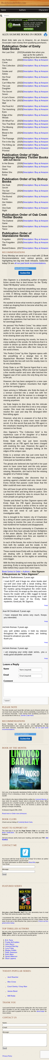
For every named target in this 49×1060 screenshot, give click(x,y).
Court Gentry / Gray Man (17, 986)
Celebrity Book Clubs (25, 822)
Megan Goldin (10, 950)
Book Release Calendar (10, 15)
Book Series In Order (11, 572)
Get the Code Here (27, 715)
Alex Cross (11, 982)
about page (40, 1011)
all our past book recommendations (30, 263)
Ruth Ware (9, 954)
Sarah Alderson (11, 956)
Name (6, 669)
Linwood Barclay (40, 799)
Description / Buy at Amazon (35, 60)
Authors (22, 10)
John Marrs (9, 944)
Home (3, 10)
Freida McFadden (12, 942)
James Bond (12, 991)
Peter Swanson (11, 952)
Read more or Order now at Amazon (14, 813)
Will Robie (11, 996)
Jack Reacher (12, 977)
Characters (43, 10)
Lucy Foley (9, 948)
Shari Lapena (10, 958)
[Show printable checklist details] (45, 34)
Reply (46, 605)
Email (6, 675)
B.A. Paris (9, 940)
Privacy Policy (7, 1056)
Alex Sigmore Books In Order (22, 34)
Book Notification (8, 832)
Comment (8, 681)
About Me (32, 862)
